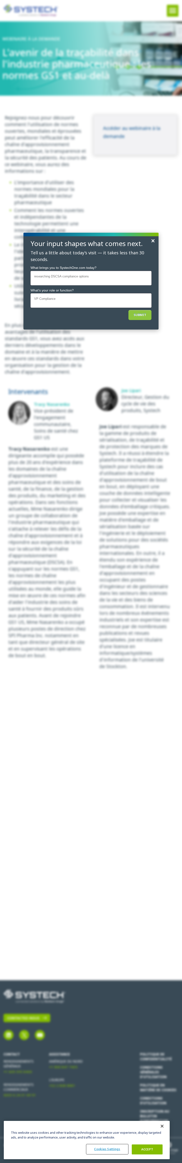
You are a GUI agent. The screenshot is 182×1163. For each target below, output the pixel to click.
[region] (87, 1140)
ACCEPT (147, 1149)
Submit (140, 315)
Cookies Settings (107, 1149)
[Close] (162, 1126)
